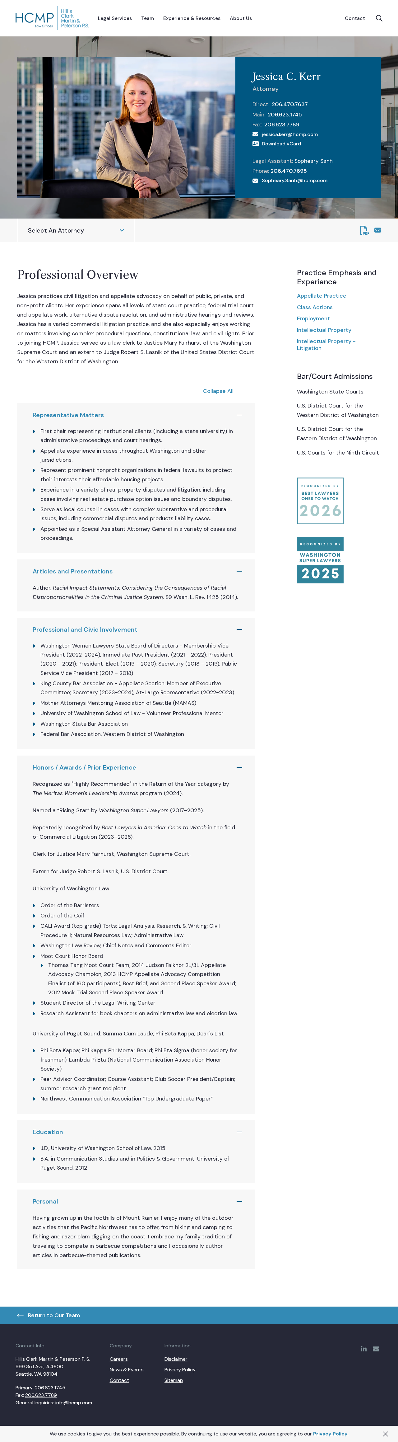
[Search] (379, 18)
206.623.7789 (281, 124)
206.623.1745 (285, 114)
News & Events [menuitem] (127, 1369)
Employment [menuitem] (313, 318)
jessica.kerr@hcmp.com (290, 134)
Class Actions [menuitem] (315, 307)
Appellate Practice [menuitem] (321, 295)
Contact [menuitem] (119, 1380)
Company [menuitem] (121, 1346)
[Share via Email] (377, 230)
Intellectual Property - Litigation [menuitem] (326, 344)
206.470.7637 (290, 104)
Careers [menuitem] (119, 1359)
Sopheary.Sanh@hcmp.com (294, 180)
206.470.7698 (289, 170)
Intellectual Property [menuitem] (324, 330)
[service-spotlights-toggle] (223, 391)
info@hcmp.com (73, 1402)
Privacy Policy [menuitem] (180, 1369)
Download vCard (281, 143)
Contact (355, 18)
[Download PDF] (364, 230)
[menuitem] (115, 18)
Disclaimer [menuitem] (175, 1359)
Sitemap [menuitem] (173, 1380)
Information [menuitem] (177, 1346)
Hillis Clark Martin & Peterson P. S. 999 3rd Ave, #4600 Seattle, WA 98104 (53, 1366)
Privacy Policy (330, 1433)
